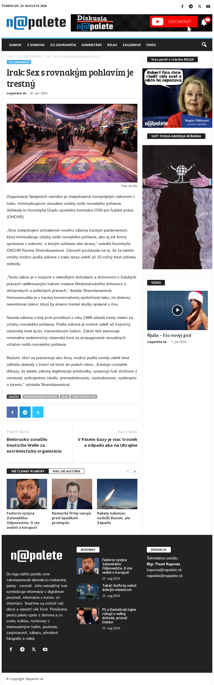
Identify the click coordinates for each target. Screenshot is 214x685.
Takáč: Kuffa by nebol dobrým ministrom (119, 587)
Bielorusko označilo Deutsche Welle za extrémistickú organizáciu (34, 445)
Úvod (10, 56)
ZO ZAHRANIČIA (30, 56)
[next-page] (134, 471)
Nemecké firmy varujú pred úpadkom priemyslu (71, 518)
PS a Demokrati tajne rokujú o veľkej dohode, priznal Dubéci (119, 615)
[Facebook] (182, 7)
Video (151, 45)
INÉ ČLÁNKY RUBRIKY (27, 471)
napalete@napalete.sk (165, 576)
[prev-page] (128, 471)
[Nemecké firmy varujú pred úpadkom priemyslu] (72, 494)
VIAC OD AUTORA (66, 471)
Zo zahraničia (63, 45)
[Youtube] (208, 7)
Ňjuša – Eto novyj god (169, 335)
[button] (204, 45)
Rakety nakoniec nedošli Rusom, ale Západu (113, 518)
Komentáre (92, 45)
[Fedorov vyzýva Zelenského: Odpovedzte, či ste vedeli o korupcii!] (27, 494)
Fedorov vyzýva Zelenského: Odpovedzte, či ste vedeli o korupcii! (23, 520)
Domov (15, 45)
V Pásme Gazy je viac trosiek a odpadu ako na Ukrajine (107, 442)
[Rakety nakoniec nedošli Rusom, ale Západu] (117, 494)
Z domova (36, 45)
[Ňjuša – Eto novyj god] (177, 310)
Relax (112, 45)
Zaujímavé (132, 45)
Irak (65, 396)
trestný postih (83, 396)
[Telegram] (191, 7)
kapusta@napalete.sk (164, 570)
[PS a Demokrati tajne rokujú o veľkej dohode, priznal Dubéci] (88, 615)
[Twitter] (199, 7)
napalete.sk (16, 93)
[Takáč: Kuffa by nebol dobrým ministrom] (88, 591)
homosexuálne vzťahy (41, 396)
